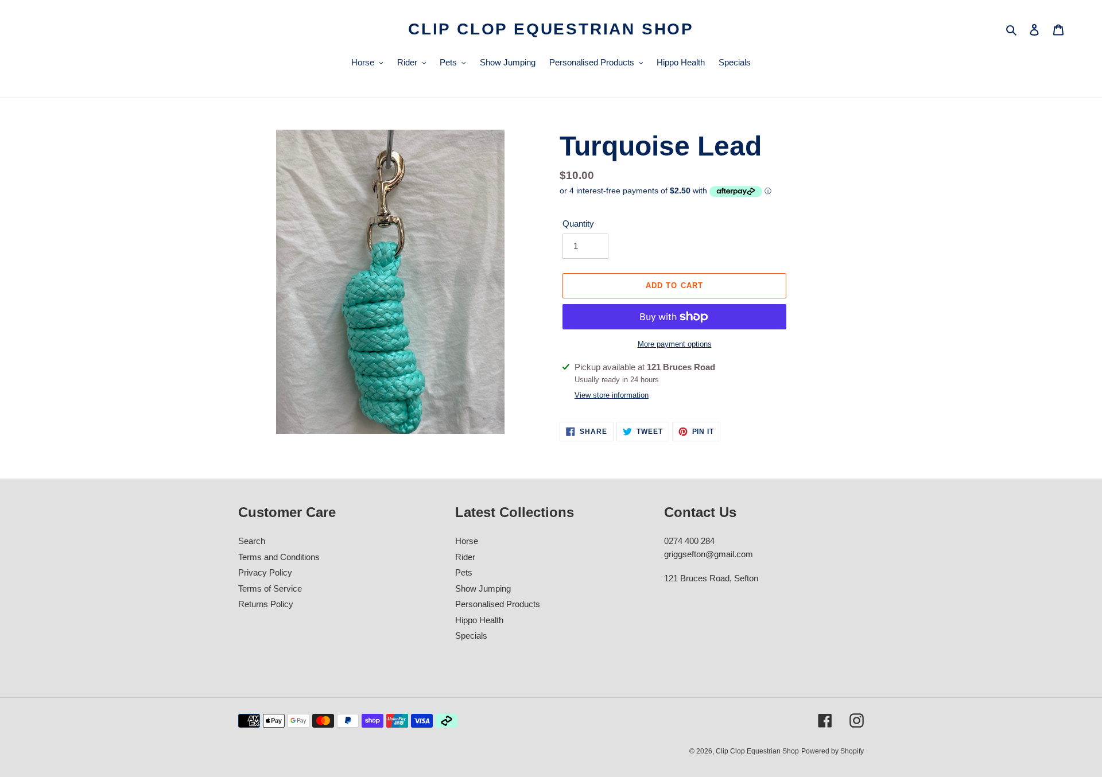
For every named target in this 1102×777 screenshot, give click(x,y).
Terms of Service (270, 588)
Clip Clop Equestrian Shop (551, 29)
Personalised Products (497, 604)
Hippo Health (479, 620)
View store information (612, 395)
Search (251, 541)
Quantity (578, 223)
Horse (466, 541)
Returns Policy (265, 604)
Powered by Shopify (832, 751)
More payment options (675, 344)
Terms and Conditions (279, 557)
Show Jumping (483, 588)
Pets (463, 572)
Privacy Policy (265, 572)
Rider (465, 557)
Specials (471, 635)
